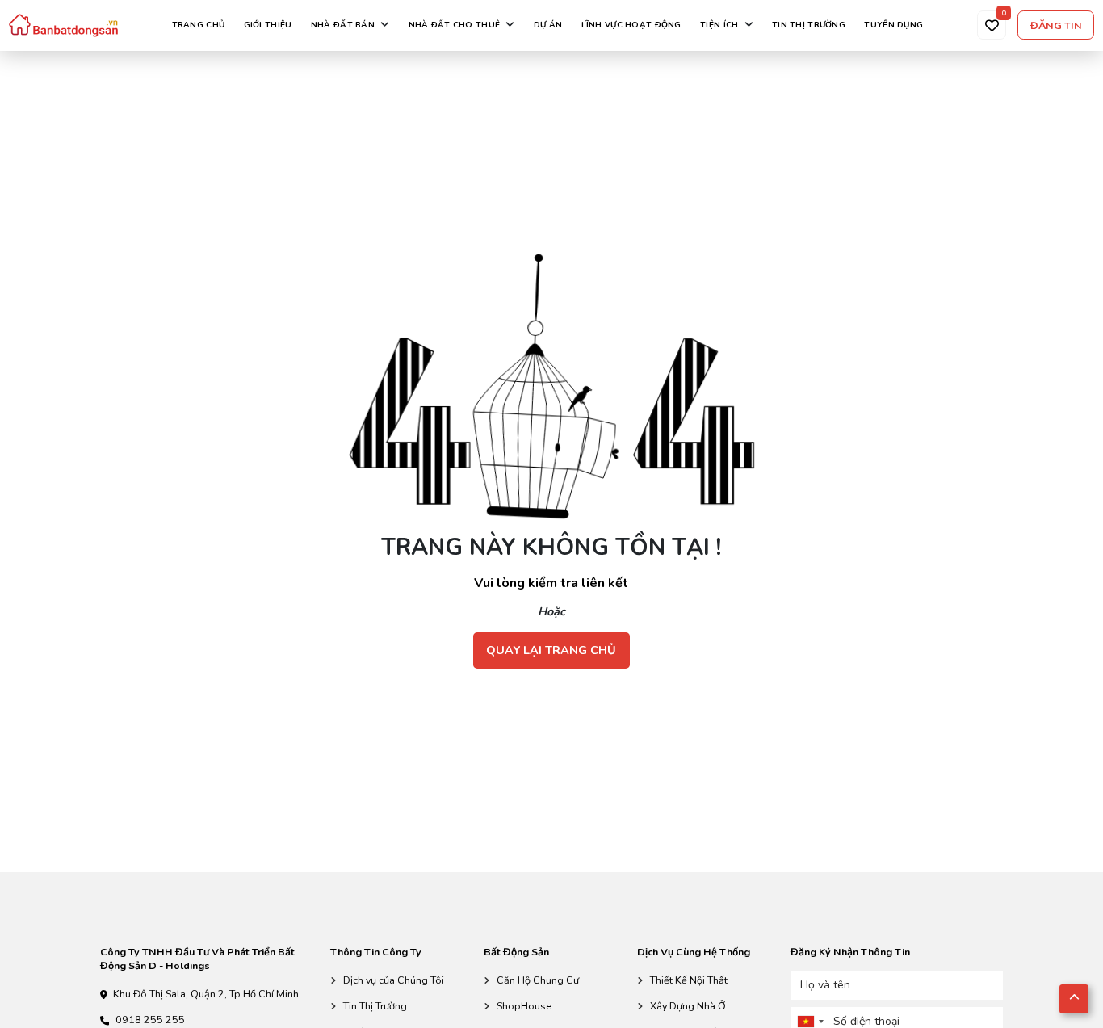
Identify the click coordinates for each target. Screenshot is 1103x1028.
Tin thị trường (808, 25)
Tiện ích (719, 25)
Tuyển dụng (893, 25)
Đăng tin (1056, 25)
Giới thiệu (268, 25)
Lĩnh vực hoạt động (631, 25)
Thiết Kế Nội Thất (689, 980)
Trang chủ (198, 25)
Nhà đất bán (343, 25)
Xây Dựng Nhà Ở (688, 1006)
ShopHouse (524, 1006)
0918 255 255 (150, 1019)
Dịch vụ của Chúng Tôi (393, 980)
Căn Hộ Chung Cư (538, 980)
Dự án (548, 25)
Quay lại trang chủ (551, 650)
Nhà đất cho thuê (455, 25)
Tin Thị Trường (375, 1006)
